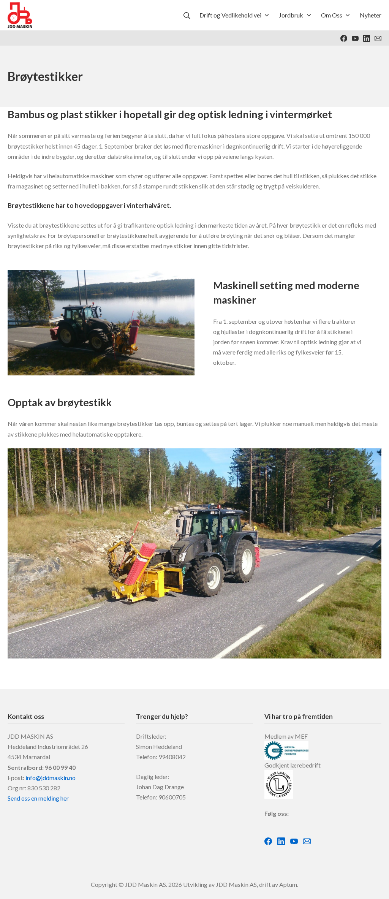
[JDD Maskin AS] (20, 15)
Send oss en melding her (38, 798)
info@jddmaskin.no (50, 777)
